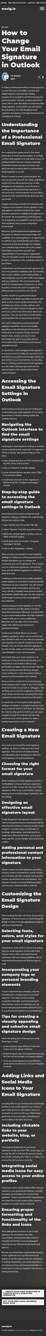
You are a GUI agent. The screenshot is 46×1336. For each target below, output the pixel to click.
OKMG (40, 1330)
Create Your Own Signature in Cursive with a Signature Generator (21, 1293)
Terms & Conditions (22, 1330)
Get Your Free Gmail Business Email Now (20, 1302)
